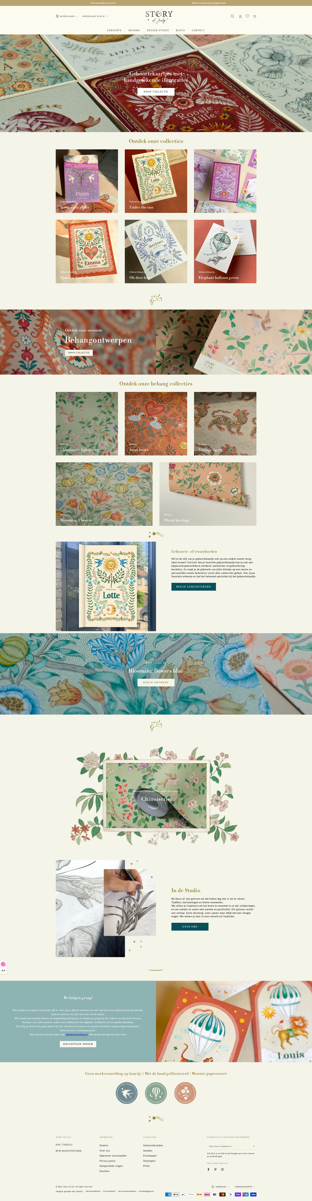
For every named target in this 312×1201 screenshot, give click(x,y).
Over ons (189, 926)
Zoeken (103, 1145)
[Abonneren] (254, 1146)
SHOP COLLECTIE (79, 353)
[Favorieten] (247, 16)
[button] (232, 16)
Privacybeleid (109, 1191)
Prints (146, 1165)
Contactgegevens (146, 1191)
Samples (148, 1150)
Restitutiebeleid (93, 1191)
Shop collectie (156, 91)
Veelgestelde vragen (78, 1044)
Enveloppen (150, 1155)
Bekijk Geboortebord (193, 586)
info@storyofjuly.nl (77, 1034)
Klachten (104, 1171)
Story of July (68, 1187)
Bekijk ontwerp (156, 682)
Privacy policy (107, 1160)
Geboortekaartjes (153, 1145)
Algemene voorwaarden (113, 1155)
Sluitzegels (149, 1160)
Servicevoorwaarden (127, 1191)
